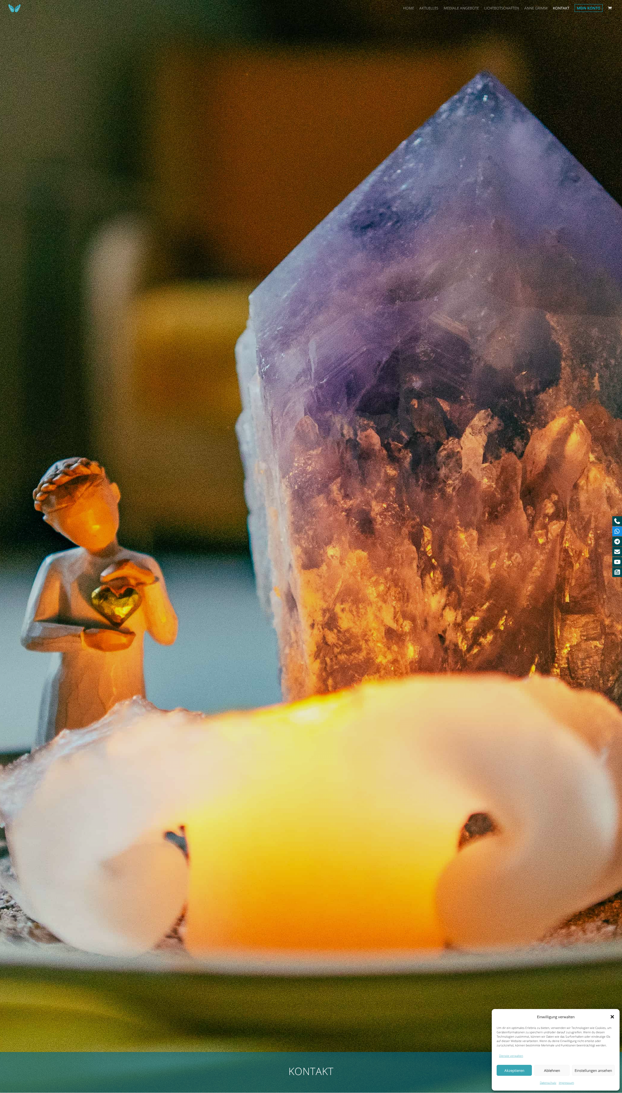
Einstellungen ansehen (593, 1070)
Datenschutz (548, 1083)
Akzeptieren (514, 1070)
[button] (612, 1016)
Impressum (566, 1083)
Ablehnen (552, 1070)
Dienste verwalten (511, 1056)
